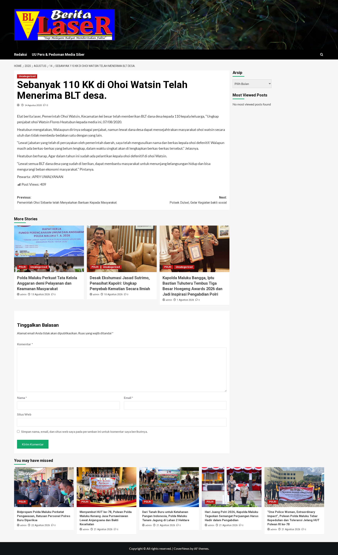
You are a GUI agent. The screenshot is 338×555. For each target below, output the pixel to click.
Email (128, 397)
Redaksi (20, 54)
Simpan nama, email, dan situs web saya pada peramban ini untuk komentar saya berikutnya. (84, 431)
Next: (198, 200)
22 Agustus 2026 (40, 525)
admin (23, 294)
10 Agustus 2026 (113, 294)
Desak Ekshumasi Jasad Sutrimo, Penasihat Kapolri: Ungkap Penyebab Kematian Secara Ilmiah (120, 283)
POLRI (22, 267)
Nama (22, 397)
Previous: (67, 200)
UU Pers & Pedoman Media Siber (58, 54)
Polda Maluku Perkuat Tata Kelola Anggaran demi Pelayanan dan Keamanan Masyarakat (47, 283)
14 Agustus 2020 (33, 105)
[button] (321, 54)
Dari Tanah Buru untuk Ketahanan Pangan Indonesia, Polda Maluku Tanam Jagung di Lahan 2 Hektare (165, 516)
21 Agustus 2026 (103, 529)
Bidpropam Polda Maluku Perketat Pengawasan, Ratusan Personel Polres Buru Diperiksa (43, 516)
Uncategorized (27, 76)
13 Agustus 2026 (40, 294)
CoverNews (182, 548)
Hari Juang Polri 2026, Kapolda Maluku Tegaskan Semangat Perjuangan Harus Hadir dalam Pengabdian (231, 516)
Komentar (25, 344)
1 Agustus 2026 (185, 300)
